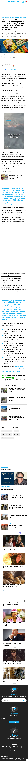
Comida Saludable (20, 17)
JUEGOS (4, 4)
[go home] (14, 756)
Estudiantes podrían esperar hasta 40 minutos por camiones (17, 418)
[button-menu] (2, 2)
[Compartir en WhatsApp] (2, 69)
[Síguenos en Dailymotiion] (25, 746)
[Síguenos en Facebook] (3, 747)
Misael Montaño (6, 63)
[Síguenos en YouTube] (14, 746)
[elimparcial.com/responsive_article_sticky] (27, 760)
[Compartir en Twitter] (9, 69)
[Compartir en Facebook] (6, 69)
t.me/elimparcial (14, 736)
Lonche (16, 431)
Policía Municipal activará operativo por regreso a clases (17, 390)
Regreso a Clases (6, 434)
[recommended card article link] (4, 177)
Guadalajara (22, 4)
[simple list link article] (14, 479)
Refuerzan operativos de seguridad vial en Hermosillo (17, 408)
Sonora (12, 17)
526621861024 (14, 715)
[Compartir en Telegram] (12, 69)
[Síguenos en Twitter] (7, 747)
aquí (13, 380)
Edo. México (15, 4)
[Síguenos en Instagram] (10, 747)
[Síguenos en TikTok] (18, 747)
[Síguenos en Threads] (21, 747)
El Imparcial (5, 17)
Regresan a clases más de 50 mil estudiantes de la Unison (17, 399)
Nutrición (16, 434)
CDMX (8, 4)
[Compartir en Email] (15, 69)
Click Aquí (14, 722)
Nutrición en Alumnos (7, 438)
